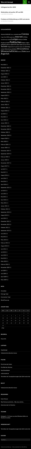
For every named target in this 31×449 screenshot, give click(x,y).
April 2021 (4, 120)
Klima (25, 37)
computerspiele (17, 34)
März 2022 (4, 98)
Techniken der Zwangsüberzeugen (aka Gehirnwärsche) (15, 376)
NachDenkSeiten (5, 370)
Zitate (23, 51)
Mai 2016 (3, 181)
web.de (2, 49)
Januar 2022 (4, 104)
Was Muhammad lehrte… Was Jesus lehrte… (12, 402)
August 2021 (4, 110)
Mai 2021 (3, 117)
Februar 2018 (4, 156)
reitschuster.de (5, 373)
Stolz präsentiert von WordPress (19, 447)
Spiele (17, 44)
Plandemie (3, 42)
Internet (19, 36)
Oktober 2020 (4, 132)
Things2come (10, 46)
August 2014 (4, 215)
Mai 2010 (3, 258)
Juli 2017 (3, 169)
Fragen (2, 37)
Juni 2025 (3, 77)
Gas (5, 37)
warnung (27, 46)
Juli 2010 (3, 252)
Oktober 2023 (4, 80)
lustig (9, 39)
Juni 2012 (3, 249)
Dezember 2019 (5, 150)
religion (27, 42)
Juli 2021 (3, 113)
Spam (12, 44)
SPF (15, 44)
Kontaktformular (4, 39)
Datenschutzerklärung (6, 447)
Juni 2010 (3, 255)
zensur (19, 51)
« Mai (2, 328)
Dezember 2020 (5, 126)
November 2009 (5, 267)
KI (23, 37)
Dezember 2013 (5, 221)
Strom (28, 44)
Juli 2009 (3, 270)
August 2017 (4, 166)
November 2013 (5, 224)
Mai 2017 (3, 172)
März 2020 (4, 141)
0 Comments (10, 14)
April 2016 (4, 184)
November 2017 (5, 163)
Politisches (15, 42)
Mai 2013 (3, 236)
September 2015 (5, 187)
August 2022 (4, 95)
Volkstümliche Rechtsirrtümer (9, 353)
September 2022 (5, 92)
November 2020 (5, 129)
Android (7, 34)
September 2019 (5, 153)
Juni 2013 (3, 233)
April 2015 (4, 200)
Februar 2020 (4, 144)
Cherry (12, 34)
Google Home (12, 37)
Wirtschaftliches (23, 49)
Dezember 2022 (5, 86)
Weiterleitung (8, 49)
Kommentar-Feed (5, 297)
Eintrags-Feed (4, 294)
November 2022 (5, 89)
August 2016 (4, 175)
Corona (25, 34)
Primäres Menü (29, 2)
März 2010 (4, 261)
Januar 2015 (4, 206)
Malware (21, 39)
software (3, 44)
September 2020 (5, 135)
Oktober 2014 (4, 209)
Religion (24, 42)
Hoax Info (3, 338)
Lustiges (14, 39)
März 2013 (4, 239)
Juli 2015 (3, 190)
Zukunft (28, 51)
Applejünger (4, 350)
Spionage (25, 44)
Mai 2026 (3, 64)
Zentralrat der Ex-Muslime (8, 405)
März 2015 (4, 203)
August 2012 (4, 246)
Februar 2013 (4, 243)
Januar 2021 (4, 123)
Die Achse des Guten (6, 364)
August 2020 (4, 138)
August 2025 (4, 74)
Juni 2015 (3, 193)
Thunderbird (16, 46)
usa (24, 46)
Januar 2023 (4, 83)
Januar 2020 (4, 147)
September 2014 (5, 212)
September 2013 (5, 230)
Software (8, 44)
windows (14, 49)
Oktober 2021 (4, 107)
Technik (4, 46)
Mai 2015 (3, 196)
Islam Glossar (4, 399)
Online (25, 39)
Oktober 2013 (4, 227)
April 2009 (4, 276)
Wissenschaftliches (9, 51)
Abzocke (3, 34)
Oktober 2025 (4, 70)
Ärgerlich (5, 53)
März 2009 (4, 279)
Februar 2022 (4, 101)
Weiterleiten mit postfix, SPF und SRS (12, 12)
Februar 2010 (4, 264)
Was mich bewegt (7, 2)
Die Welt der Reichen (6, 367)
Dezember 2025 (5, 67)
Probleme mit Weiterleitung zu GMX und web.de (15, 19)
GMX (7, 37)
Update (21, 46)
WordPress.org (5, 300)
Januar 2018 (4, 160)
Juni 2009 (3, 273)
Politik (7, 42)
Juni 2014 (3, 218)
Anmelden (3, 291)
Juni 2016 (3, 178)
